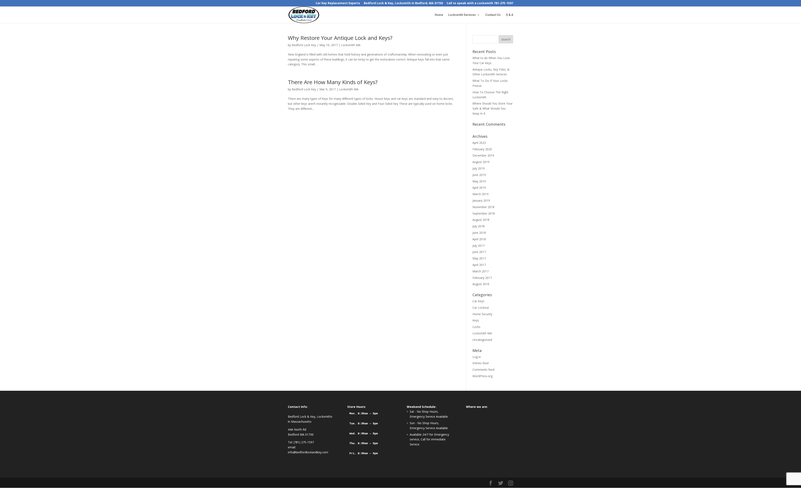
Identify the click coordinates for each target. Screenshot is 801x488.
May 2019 (479, 181)
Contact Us (493, 14)
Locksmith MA (350, 45)
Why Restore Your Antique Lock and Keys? (340, 38)
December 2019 (483, 155)
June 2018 (479, 233)
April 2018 (479, 239)
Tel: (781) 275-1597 (301, 442)
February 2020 (482, 149)
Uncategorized (482, 340)
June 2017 (479, 252)
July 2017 (478, 246)
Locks (476, 327)
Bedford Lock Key (304, 45)
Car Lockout (480, 308)
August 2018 (480, 220)
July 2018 (478, 226)
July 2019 (478, 168)
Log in (476, 357)
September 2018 (483, 213)
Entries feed (480, 363)
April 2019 (479, 188)
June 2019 (479, 175)
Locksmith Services (462, 14)
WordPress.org (482, 376)
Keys (475, 320)
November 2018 (483, 207)
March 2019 (480, 194)
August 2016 (480, 284)
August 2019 (480, 162)
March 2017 (480, 271)
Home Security (482, 314)
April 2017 (479, 265)
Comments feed (483, 370)
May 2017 (479, 258)
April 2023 (479, 143)
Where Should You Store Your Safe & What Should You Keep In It (492, 108)
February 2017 (482, 278)
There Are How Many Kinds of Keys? (333, 82)
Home (439, 14)
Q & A (509, 14)
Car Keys (478, 301)
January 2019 (481, 200)
